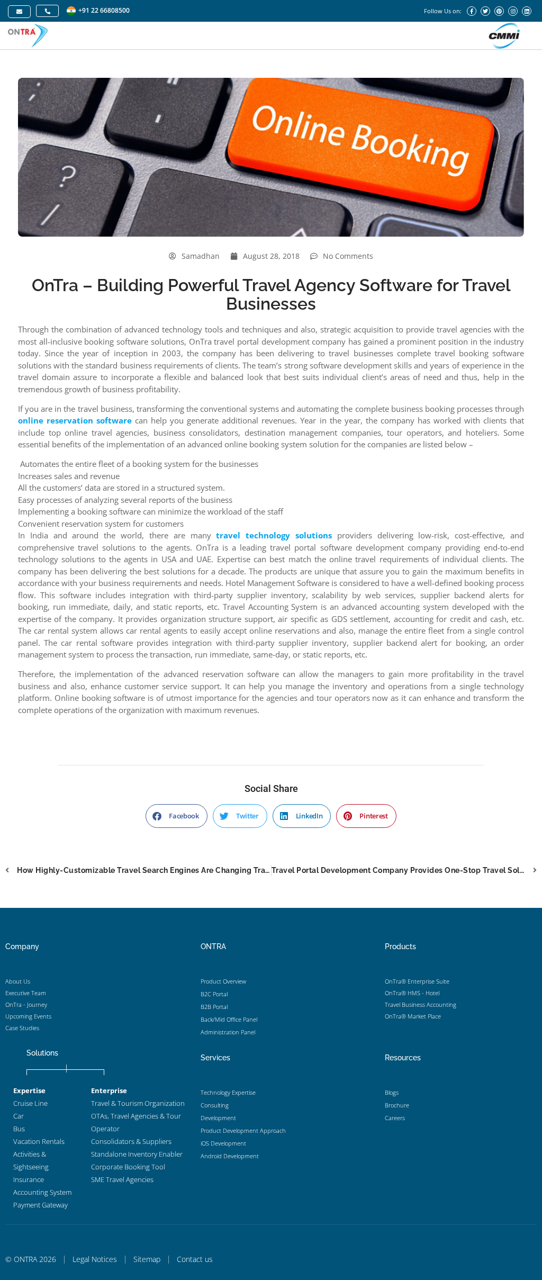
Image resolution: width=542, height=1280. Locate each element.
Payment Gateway (40, 1205)
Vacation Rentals (39, 1141)
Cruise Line (30, 1103)
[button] (176, 816)
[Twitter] (485, 11)
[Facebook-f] (471, 11)
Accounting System (42, 1192)
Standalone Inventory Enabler (137, 1154)
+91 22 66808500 (104, 10)
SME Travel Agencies (122, 1179)
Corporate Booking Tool (128, 1166)
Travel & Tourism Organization (138, 1103)
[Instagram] (513, 11)
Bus (19, 1128)
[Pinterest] (499, 11)
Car (18, 1116)
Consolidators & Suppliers (131, 1141)
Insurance (28, 1179)
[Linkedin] (526, 11)
